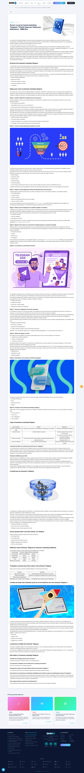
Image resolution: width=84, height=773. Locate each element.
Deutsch (68, 764)
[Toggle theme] (81, 386)
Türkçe (34, 761)
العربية (68, 761)
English (10, 761)
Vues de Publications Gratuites (32, 745)
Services (26, 3)
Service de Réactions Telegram (14, 743)
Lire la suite (25, 723)
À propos (39, 3)
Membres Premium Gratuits (31, 738)
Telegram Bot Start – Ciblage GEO (14, 738)
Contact (44, 3)
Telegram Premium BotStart (13, 736)
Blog (32, 3)
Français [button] (49, 3)
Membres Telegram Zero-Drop (14, 746)
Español (10, 764)
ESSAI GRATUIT (66, 744)
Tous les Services (11, 734)
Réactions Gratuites (30, 743)
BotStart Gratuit (29, 740)
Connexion (20, 3)
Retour (11, 11)
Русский (22, 761)
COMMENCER (71, 2)
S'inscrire (63, 736)
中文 (56, 764)
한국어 (57, 761)
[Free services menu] (64, 3)
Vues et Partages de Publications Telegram (14, 751)
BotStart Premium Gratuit (30, 736)
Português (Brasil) (47, 761)
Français (45, 764)
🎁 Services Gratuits (58, 2)
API (35, 3)
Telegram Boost (11, 748)
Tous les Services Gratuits (31, 734)
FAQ (70, 738)
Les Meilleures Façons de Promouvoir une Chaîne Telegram (15, 741)
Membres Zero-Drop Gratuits (31, 741)
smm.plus (39, 771)
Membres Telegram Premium (13, 744)
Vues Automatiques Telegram (14, 753)
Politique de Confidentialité (64, 741)
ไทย (21, 764)
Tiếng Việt (34, 764)
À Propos (71, 734)
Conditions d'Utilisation (72, 741)
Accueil (10, 7)
